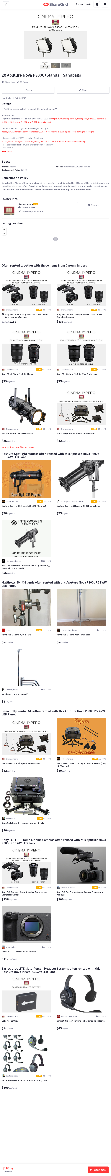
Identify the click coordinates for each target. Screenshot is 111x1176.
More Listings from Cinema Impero (18, 447)
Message (95, 205)
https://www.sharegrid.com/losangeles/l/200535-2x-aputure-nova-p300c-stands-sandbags (44, 141)
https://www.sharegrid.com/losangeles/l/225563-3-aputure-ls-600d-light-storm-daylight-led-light (48, 131)
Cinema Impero (25, 204)
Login (88, 4)
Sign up (79, 4)
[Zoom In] (4, 229)
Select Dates (100, 1169)
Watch (29, 90)
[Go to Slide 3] (66, 65)
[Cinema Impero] (9, 209)
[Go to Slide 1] (44, 65)
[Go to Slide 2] (55, 65)
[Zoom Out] (4, 233)
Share (85, 90)
